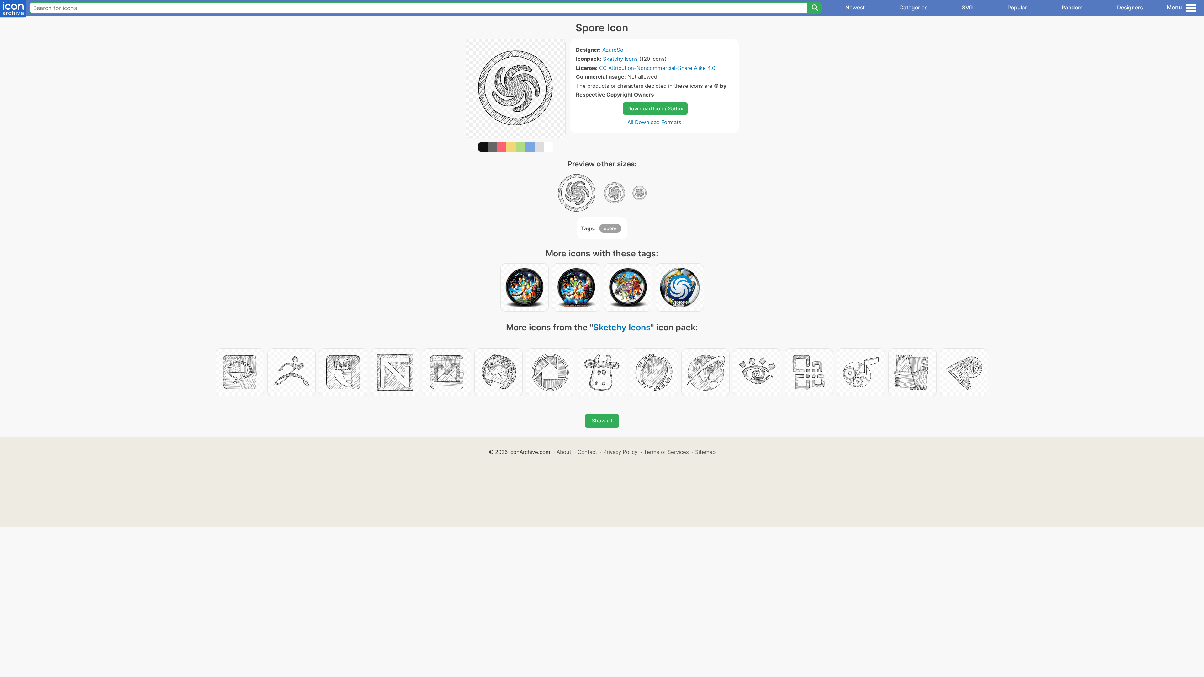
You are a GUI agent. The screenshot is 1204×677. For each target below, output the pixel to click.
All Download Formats (654, 122)
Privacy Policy (620, 452)
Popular (1017, 7)
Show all (602, 420)
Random (1072, 7)
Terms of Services (666, 452)
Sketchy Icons (620, 59)
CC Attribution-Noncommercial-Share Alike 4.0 (657, 68)
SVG (967, 7)
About (564, 452)
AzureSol (613, 50)
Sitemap (705, 452)
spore (610, 228)
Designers (1130, 7)
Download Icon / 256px (655, 108)
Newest (855, 7)
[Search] (814, 8)
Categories (913, 7)
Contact (587, 452)
